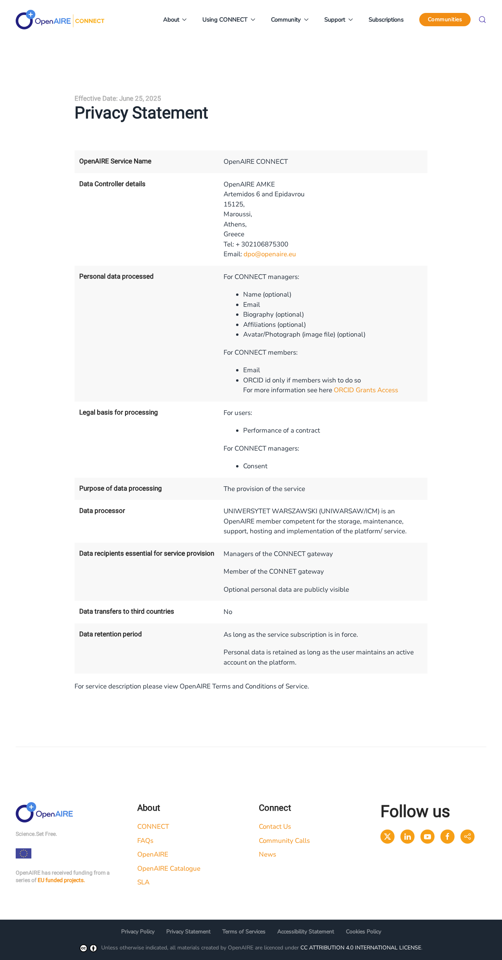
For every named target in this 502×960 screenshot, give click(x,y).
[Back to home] (60, 19)
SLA (143, 882)
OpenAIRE (152, 854)
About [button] (171, 20)
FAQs (145, 840)
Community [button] (286, 20)
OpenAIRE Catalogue (168, 868)
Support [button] (334, 20)
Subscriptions (386, 20)
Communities (445, 19)
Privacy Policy (138, 931)
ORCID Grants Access (366, 390)
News (267, 854)
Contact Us (275, 826)
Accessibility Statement (305, 931)
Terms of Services (244, 931)
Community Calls (284, 840)
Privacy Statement (188, 931)
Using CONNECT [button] (224, 20)
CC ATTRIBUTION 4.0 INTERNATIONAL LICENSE (360, 947)
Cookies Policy (363, 931)
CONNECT (153, 826)
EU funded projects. (61, 880)
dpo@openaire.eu (270, 254)
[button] (482, 19)
